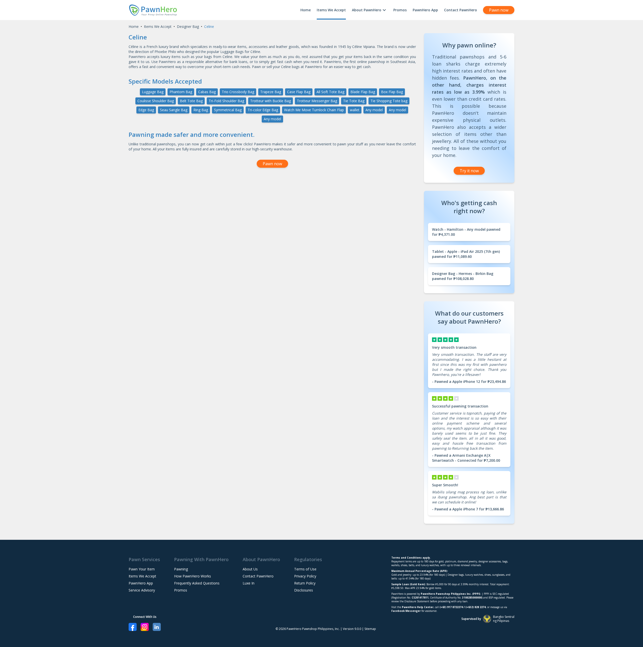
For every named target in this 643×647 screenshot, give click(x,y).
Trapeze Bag (270, 91)
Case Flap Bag (298, 91)
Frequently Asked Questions (197, 583)
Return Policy (304, 583)
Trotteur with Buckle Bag (270, 100)
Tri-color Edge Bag (263, 109)
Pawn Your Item (142, 569)
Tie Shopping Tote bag (388, 100)
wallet (354, 109)
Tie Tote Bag (353, 100)
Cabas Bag (207, 91)
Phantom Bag (181, 91)
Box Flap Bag (392, 91)
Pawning (181, 569)
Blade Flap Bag (362, 91)
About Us (250, 569)
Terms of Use (305, 569)
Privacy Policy (305, 576)
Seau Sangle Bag (173, 109)
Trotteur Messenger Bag (317, 100)
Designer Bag (188, 26)
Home (305, 10)
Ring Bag (200, 109)
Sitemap (370, 629)
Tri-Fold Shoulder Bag (226, 100)
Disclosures (303, 590)
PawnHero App (425, 10)
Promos (400, 10)
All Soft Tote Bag (330, 91)
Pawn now (498, 10)
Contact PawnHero (460, 10)
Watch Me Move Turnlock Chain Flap (314, 109)
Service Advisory (142, 590)
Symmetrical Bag (228, 109)
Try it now (469, 170)
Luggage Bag (153, 91)
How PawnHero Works (192, 576)
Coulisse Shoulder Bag (155, 100)
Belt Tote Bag (191, 100)
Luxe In (248, 583)
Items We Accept (331, 10)
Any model (374, 109)
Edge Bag (146, 109)
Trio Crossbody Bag (238, 91)
